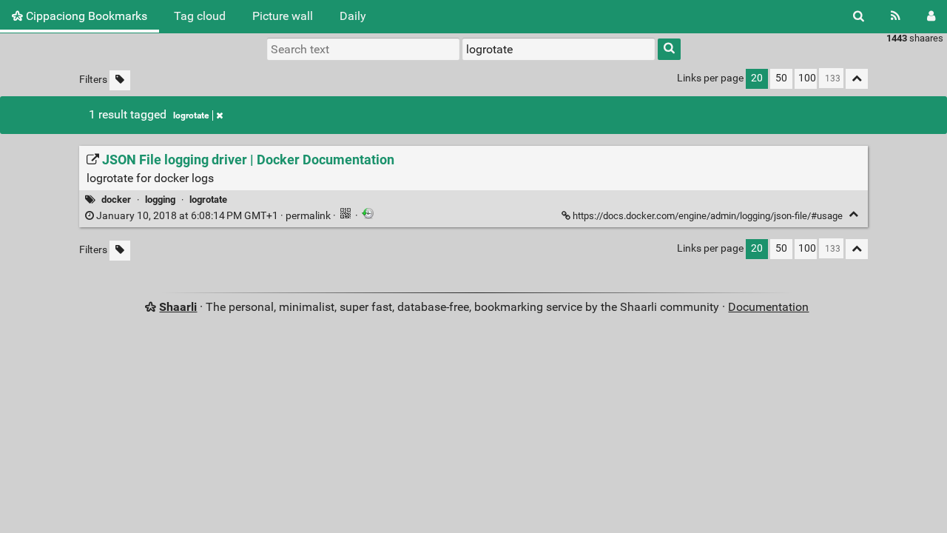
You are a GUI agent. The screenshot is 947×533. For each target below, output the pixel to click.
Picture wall (282, 16)
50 (781, 78)
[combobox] (558, 49)
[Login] (931, 16)
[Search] (858, 16)
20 (757, 78)
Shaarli (178, 307)
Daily (353, 16)
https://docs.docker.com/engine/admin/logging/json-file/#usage (707, 215)
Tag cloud (200, 16)
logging (160, 199)
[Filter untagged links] (119, 80)
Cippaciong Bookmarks (85, 16)
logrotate (191, 115)
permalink (213, 215)
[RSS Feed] (895, 16)
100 (807, 78)
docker (116, 199)
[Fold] (853, 214)
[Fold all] (857, 79)
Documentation (768, 307)
